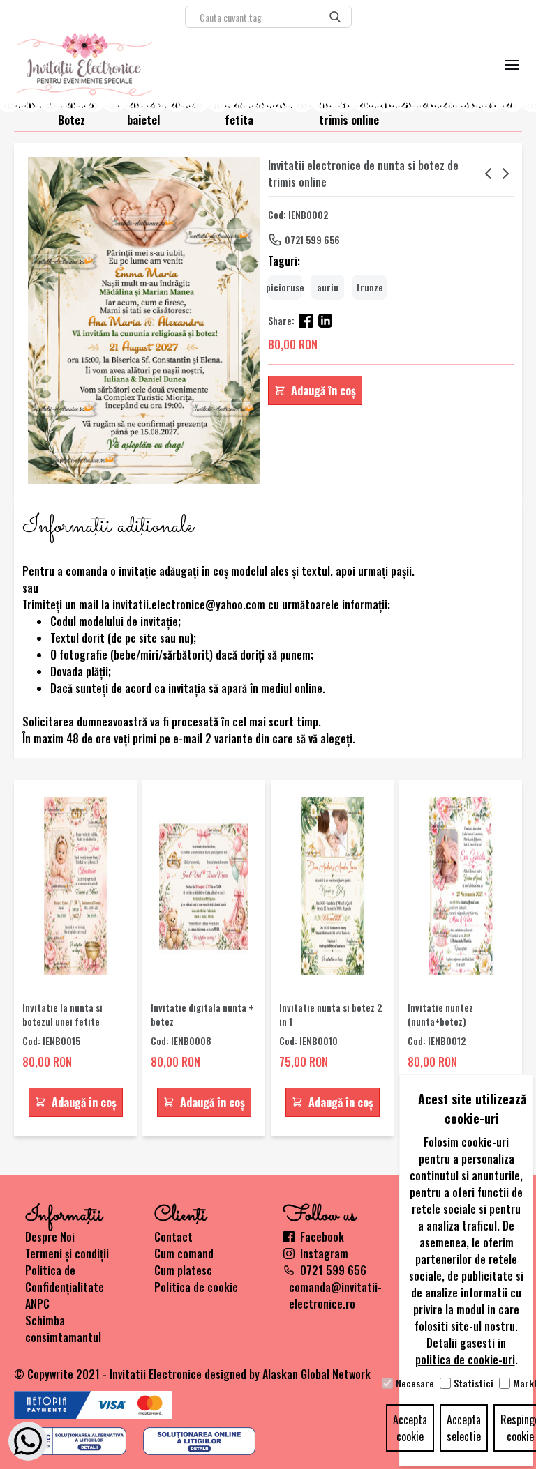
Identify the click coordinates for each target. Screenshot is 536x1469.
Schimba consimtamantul (63, 1329)
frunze (369, 287)
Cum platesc (183, 1270)
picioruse (285, 287)
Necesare (415, 1383)
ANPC (37, 1303)
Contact (173, 1236)
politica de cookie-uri (465, 1359)
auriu (327, 287)
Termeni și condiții (67, 1253)
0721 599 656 (312, 239)
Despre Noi (50, 1236)
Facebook (322, 1236)
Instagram (324, 1253)
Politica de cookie (196, 1287)
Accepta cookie (410, 1428)
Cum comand (184, 1253)
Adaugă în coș (323, 390)
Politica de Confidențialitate (64, 1278)
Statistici (473, 1383)
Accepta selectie (464, 1428)
